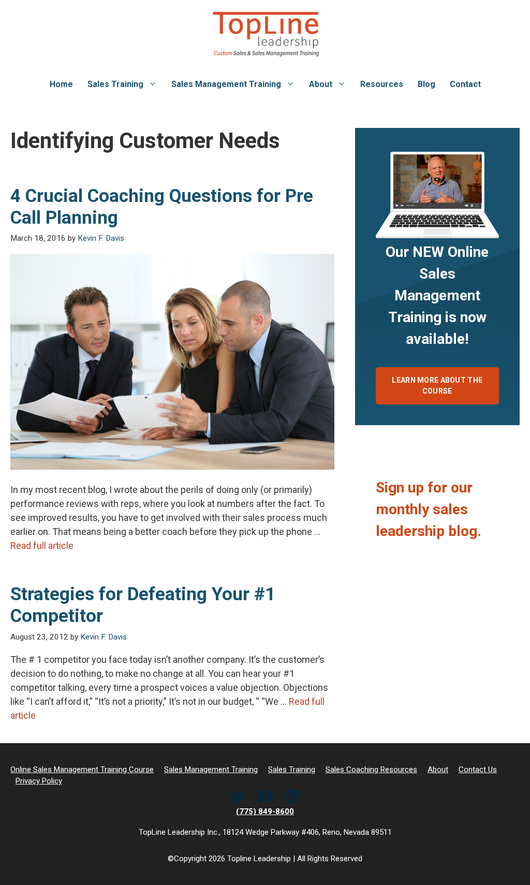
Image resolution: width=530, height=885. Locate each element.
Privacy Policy (39, 781)
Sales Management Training (226, 84)
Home (61, 84)
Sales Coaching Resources (371, 769)
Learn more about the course (437, 385)
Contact (465, 84)
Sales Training (115, 84)
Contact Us (478, 769)
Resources (381, 84)
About (320, 84)
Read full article (41, 545)
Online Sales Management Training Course (82, 769)
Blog (426, 84)
